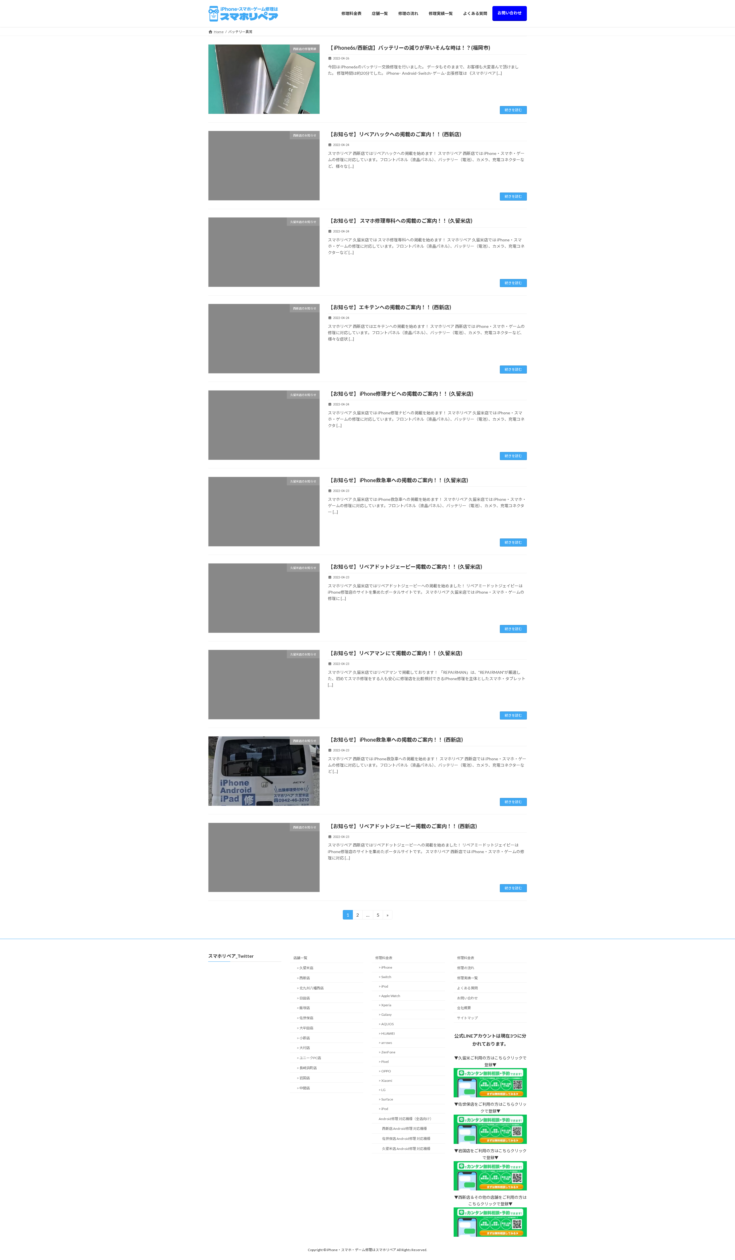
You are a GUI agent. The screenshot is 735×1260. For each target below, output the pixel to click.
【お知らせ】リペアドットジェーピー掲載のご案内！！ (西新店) (402, 826)
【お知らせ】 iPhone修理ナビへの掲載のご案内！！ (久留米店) (400, 393)
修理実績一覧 (467, 978)
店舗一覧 (300, 958)
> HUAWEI (387, 1033)
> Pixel (384, 1061)
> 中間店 (303, 1088)
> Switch (385, 977)
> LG (382, 1090)
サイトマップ (467, 1018)
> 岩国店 (303, 1078)
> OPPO (385, 1071)
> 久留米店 (305, 968)
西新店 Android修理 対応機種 (404, 1129)
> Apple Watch (389, 996)
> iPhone (385, 967)
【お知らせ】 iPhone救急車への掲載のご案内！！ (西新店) (395, 739)
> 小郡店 (303, 1038)
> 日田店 (303, 998)
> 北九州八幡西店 (310, 988)
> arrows (385, 1043)
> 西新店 (303, 978)
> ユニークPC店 (309, 1058)
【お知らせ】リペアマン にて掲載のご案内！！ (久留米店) (395, 653)
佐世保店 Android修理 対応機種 (406, 1139)
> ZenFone (387, 1052)
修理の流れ (465, 968)
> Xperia (385, 1005)
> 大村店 (303, 1048)
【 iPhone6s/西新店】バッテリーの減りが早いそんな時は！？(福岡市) (409, 48)
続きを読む (513, 110)
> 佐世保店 (305, 1018)
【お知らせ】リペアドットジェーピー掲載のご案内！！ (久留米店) (405, 566)
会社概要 (464, 1008)
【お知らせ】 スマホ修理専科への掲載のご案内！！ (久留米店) (400, 221)
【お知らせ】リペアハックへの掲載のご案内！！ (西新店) (394, 134)
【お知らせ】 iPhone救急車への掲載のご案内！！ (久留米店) (398, 480)
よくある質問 (467, 988)
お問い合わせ (467, 998)
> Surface (386, 1099)
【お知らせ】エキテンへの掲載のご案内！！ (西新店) (389, 307)
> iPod (383, 986)
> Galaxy (385, 1014)
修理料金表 (383, 958)
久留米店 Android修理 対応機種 (406, 1148)
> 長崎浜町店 (307, 1068)
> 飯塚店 (303, 1008)
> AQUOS (386, 1024)
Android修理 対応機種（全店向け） (406, 1119)
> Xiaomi (385, 1080)
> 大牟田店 (305, 1028)
